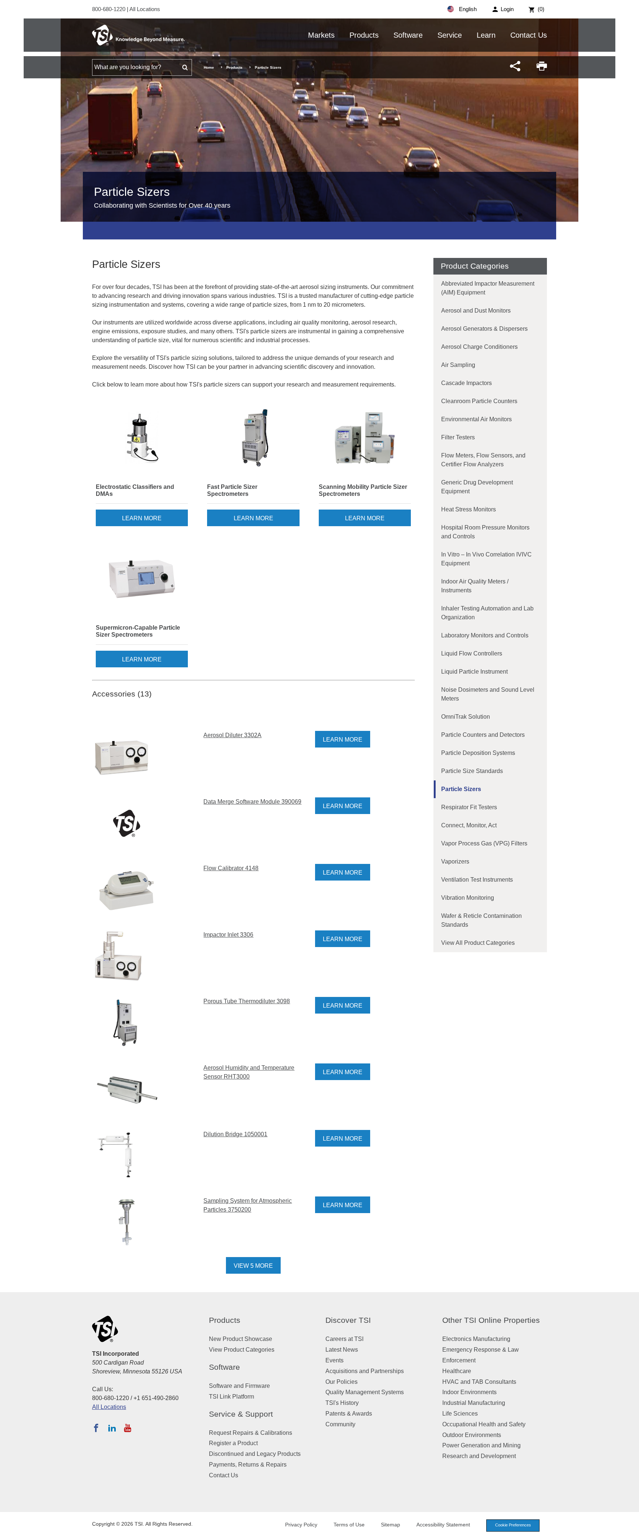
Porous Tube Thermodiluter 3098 (246, 1001)
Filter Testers (458, 437)
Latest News (341, 1349)
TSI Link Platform (231, 1396)
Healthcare (456, 1371)
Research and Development (479, 1456)
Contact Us (528, 35)
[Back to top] (630, 1530)
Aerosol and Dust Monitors (476, 310)
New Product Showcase (240, 1339)
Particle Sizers (461, 789)
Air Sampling (458, 365)
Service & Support (241, 1414)
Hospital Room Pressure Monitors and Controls (485, 531)
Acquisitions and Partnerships (364, 1371)
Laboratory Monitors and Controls (484, 635)
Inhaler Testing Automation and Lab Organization (487, 612)
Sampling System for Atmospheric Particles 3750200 (247, 1205)
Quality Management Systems (364, 1392)
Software (408, 35)
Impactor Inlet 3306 (228, 935)
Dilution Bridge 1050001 (235, 1134)
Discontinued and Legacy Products (255, 1454)
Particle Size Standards (472, 771)
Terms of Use (349, 1525)
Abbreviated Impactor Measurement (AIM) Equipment (487, 288)
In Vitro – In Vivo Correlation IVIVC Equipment (486, 558)
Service (449, 35)
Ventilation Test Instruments (477, 879)
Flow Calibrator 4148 (230, 868)
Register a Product (233, 1443)
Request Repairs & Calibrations (250, 1433)
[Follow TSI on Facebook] (96, 1428)
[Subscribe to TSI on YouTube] (127, 1428)
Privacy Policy (301, 1525)
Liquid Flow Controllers (471, 653)
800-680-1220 (109, 9)
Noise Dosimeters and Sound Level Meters (487, 694)
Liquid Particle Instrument (474, 671)
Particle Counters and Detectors (483, 735)
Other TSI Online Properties (491, 1320)
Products (364, 35)
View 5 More (253, 1266)
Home (209, 67)
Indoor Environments (469, 1392)
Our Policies (341, 1382)
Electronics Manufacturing (476, 1339)
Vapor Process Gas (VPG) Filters (484, 843)
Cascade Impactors (466, 383)
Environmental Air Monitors (476, 419)
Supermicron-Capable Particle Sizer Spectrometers (138, 631)
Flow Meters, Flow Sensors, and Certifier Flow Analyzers (483, 459)
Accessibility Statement (443, 1525)
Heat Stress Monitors (468, 509)
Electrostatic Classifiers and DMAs (135, 490)
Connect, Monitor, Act (469, 825)
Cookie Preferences (513, 1525)
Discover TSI (348, 1320)
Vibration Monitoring (467, 898)
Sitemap (390, 1525)
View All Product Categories (478, 943)
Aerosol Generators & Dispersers (484, 329)
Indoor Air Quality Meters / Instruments (474, 585)
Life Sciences (460, 1413)
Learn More (142, 518)
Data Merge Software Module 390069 (252, 802)
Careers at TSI (344, 1339)
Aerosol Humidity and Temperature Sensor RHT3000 (248, 1072)
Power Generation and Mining (481, 1445)
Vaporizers (455, 861)
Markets (321, 35)
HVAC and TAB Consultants (479, 1382)
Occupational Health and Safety (483, 1424)
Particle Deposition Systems (478, 753)
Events (334, 1360)
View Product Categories (241, 1349)
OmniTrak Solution (465, 717)
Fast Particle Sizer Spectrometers (232, 490)
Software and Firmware (239, 1386)
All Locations (144, 9)
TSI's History (342, 1403)
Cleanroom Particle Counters (479, 401)
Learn (486, 35)
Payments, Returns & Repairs (248, 1464)
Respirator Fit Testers (469, 807)
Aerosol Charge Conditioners (479, 347)
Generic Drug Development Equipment (477, 486)
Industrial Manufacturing (473, 1403)
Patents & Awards (348, 1413)
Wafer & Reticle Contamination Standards (481, 920)
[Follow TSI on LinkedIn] (112, 1428)
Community (340, 1424)
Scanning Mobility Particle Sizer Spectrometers (363, 490)
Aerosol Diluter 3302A (232, 735)
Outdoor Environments (471, 1435)
